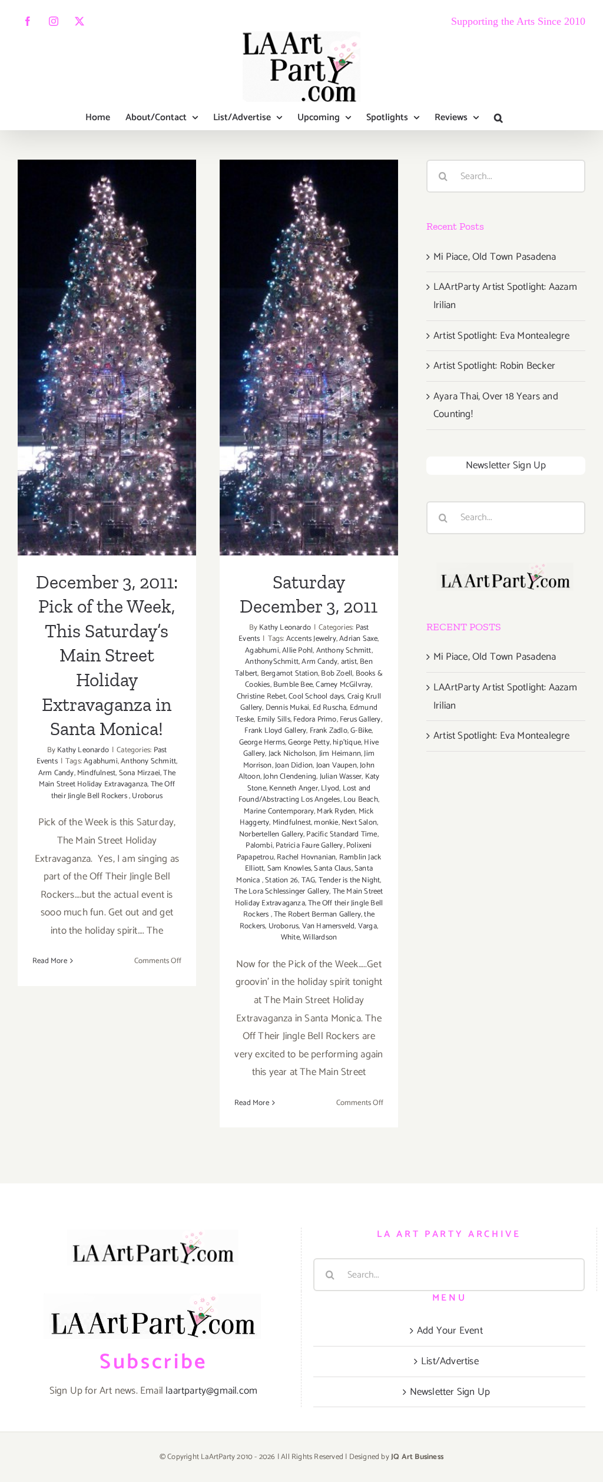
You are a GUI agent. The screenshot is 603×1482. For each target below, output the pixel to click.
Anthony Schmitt (148, 761)
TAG (309, 880)
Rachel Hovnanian (306, 857)
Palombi (259, 845)
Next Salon (359, 822)
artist (349, 662)
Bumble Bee (293, 685)
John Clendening (289, 776)
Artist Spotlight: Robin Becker (494, 366)
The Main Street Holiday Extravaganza (107, 779)
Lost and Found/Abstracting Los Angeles (304, 794)
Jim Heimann (340, 753)
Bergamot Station (289, 673)
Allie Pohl (297, 650)
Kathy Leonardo (83, 750)
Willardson (320, 937)
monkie (326, 822)
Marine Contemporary (279, 811)
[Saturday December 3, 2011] (309, 357)
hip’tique (347, 742)
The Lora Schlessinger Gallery (281, 891)
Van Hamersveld (328, 926)
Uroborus (147, 796)
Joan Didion (294, 765)
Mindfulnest (96, 773)
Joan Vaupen (336, 765)
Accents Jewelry (311, 639)
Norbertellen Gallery (271, 834)
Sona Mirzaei (139, 773)
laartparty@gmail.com (211, 1390)
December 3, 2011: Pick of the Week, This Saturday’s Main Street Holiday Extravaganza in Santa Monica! (106, 286)
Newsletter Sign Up (506, 465)
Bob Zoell (336, 673)
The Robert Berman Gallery (317, 914)
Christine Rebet (261, 696)
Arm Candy (56, 773)
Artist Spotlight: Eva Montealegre (501, 336)
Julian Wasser (341, 776)
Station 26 (281, 880)
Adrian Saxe (358, 639)
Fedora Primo (314, 719)
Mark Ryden (336, 811)
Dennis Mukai (287, 708)
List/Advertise (450, 1361)
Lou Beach (360, 799)
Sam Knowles (289, 868)
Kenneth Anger (293, 788)
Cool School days (316, 696)
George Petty (308, 742)
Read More (49, 961)
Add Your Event (450, 1330)
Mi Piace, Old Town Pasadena (494, 257)
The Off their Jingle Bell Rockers (113, 790)
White (290, 937)
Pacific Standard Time (341, 834)
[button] (498, 118)
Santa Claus (332, 868)
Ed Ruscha (330, 708)
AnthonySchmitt (272, 662)
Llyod (330, 788)
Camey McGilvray (343, 685)
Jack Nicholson (292, 753)
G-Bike (361, 731)
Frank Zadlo (328, 731)
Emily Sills (273, 719)
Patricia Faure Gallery (309, 845)
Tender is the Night (349, 880)
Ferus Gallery (360, 719)
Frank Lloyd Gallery (275, 731)
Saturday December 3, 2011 (308, 331)
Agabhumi (101, 761)
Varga (367, 926)
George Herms (262, 742)
